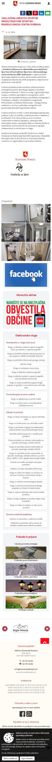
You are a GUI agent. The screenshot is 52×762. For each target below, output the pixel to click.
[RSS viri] (29, 713)
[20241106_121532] (13, 232)
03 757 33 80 (27, 664)
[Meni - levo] (3, 3)
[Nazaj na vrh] (44, 641)
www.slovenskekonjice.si (26, 672)
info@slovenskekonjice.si (26, 669)
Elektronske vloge (26, 335)
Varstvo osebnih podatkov (19, 514)
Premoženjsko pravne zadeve (20, 394)
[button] (5, 628)
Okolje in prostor (14, 412)
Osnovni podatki (26, 646)
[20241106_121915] (13, 251)
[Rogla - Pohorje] (21, 628)
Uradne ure (26, 680)
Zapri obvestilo (27, 758)
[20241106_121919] (38, 251)
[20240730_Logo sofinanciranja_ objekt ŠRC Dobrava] (13, 213)
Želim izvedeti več (10, 758)
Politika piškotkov (31, 753)
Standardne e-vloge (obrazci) (20, 342)
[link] (23, 13)
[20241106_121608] (38, 232)
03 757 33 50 (27, 661)
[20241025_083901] (38, 213)
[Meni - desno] (49, 3)
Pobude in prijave (26, 536)
